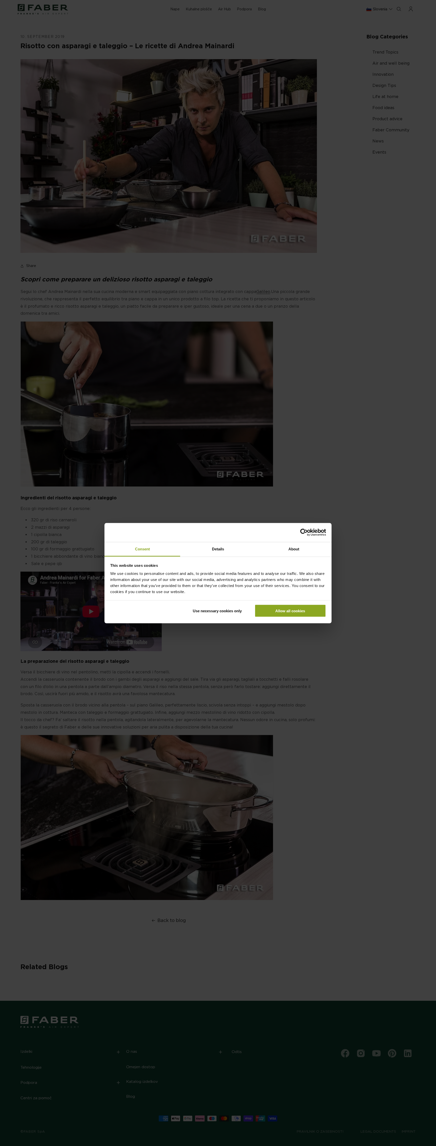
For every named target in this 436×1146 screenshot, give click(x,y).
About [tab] (293, 549)
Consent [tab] (142, 549)
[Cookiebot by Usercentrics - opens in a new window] (304, 532)
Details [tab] (218, 549)
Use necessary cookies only (217, 611)
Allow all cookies (290, 611)
